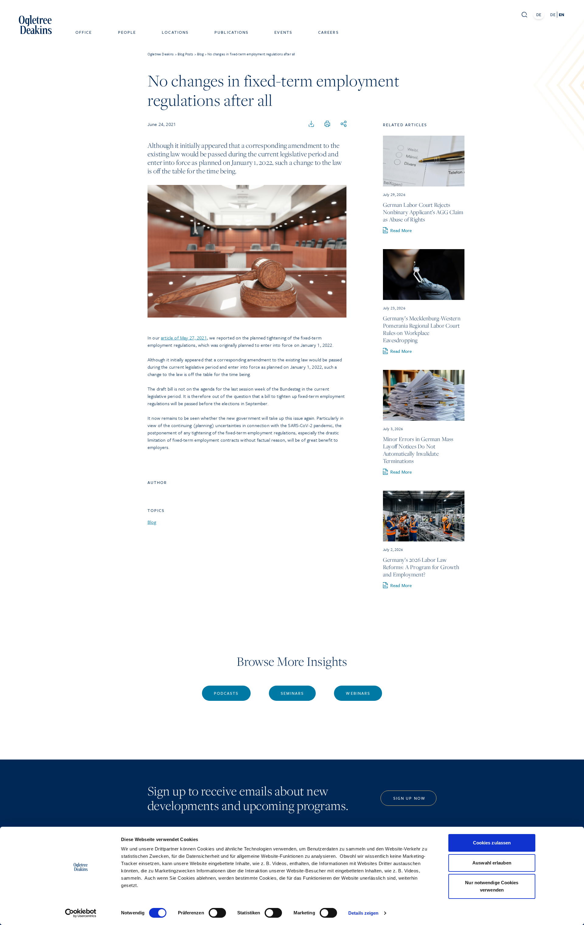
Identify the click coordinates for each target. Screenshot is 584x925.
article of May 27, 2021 (184, 337)
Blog (152, 522)
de (552, 15)
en (561, 15)
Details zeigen (363, 913)
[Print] (327, 124)
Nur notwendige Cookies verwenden (491, 886)
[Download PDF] (311, 124)
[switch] (217, 913)
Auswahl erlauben (491, 862)
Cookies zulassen (492, 842)
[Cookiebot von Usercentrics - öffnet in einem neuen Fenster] (80, 913)
